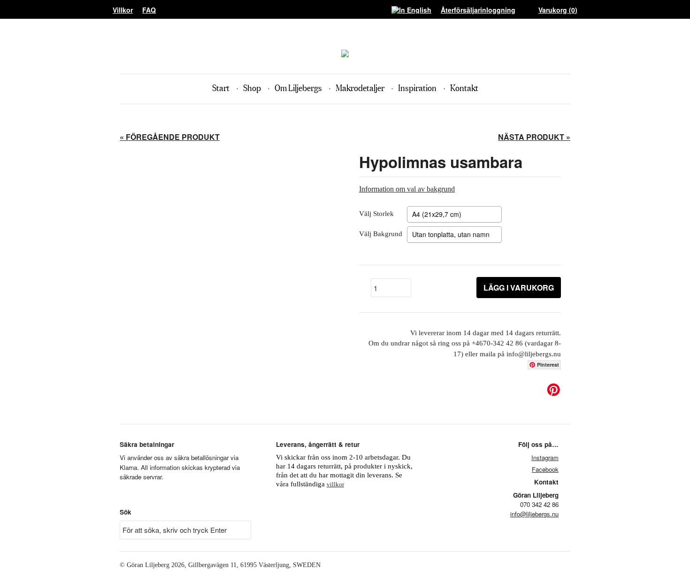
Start (221, 88)
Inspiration (417, 88)
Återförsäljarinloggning (478, 10)
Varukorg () (557, 10)
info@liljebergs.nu (534, 513)
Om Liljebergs (298, 88)
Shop (252, 88)
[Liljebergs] (345, 55)
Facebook (545, 469)
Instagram (545, 457)
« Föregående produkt (170, 136)
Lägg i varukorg (518, 287)
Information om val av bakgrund (407, 189)
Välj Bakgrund (380, 234)
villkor (335, 484)
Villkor (123, 10)
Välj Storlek (376, 213)
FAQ (149, 10)
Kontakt (464, 88)
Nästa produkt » (534, 136)
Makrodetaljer (360, 88)
